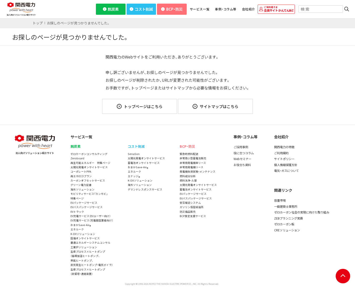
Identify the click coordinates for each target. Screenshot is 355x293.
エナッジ (134, 176)
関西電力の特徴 (284, 147)
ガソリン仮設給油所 (192, 207)
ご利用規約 (281, 153)
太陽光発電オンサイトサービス (89, 167)
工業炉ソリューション (84, 247)
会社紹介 (248, 9)
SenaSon (134, 154)
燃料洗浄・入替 (188, 180)
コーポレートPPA (81, 171)
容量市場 (280, 200)
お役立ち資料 (242, 165)
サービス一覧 (199, 9)
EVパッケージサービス (84, 203)
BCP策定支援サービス (193, 216)
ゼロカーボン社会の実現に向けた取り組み (301, 212)
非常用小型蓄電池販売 (193, 158)
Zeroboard (77, 158)
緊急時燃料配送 (189, 154)
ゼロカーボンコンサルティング (89, 154)
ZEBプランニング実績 (288, 218)
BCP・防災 (174, 9)
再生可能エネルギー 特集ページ (90, 163)
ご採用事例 (241, 147)
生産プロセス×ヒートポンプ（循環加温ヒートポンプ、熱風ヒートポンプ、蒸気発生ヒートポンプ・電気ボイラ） (92, 258)
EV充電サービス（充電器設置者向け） (92, 220)
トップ (38, 23)
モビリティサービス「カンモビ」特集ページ (89, 196)
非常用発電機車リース (193, 163)
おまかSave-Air (81, 225)
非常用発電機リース (191, 167)
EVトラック (77, 211)
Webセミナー (242, 159)
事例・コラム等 (225, 9)
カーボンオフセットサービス (88, 180)
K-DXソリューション (83, 234)
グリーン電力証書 (81, 185)
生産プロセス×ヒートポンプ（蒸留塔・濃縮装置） (88, 272)
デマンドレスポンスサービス (145, 189)
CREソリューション (287, 230)
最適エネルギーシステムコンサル (90, 242)
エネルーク (77, 229)
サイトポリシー (284, 159)
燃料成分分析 (188, 176)
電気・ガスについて (286, 170)
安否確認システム (190, 203)
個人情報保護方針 (285, 165)
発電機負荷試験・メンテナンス (197, 171)
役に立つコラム (244, 153)
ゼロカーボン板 (284, 224)
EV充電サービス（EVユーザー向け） (91, 216)
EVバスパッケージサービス (87, 207)
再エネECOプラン (81, 176)
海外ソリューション (82, 189)
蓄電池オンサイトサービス (144, 163)
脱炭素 (113, 9)
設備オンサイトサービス (85, 238)
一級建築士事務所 (285, 206)
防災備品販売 (188, 211)
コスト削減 (144, 9)
